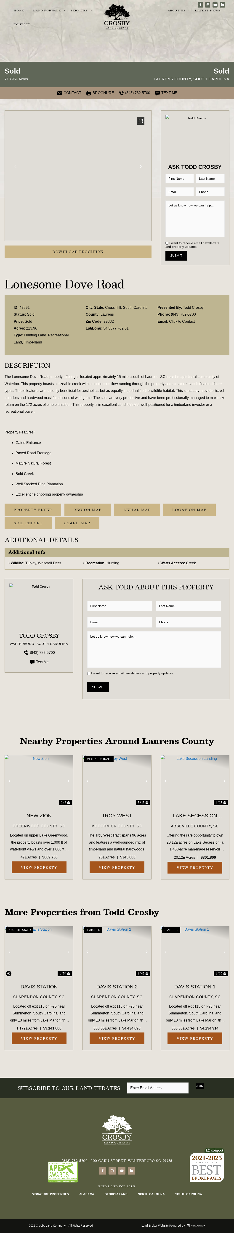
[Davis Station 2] (117, 951)
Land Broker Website (155, 1226)
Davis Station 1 (194, 987)
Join (199, 1086)
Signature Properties (50, 1194)
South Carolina (188, 1194)
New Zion (39, 815)
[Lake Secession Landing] (195, 781)
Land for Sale (47, 10)
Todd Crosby (193, 307)
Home (19, 10)
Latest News (207, 10)
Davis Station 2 (117, 987)
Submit (176, 255)
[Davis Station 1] (195, 951)
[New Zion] (39, 780)
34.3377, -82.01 (116, 328)
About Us (177, 10)
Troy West (117, 815)
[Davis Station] (39, 951)
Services (79, 10)
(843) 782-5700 (183, 314)
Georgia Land (116, 1194)
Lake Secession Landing (195, 817)
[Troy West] (117, 780)
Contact (22, 24)
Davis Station (39, 987)
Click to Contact (182, 321)
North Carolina (151, 1194)
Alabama (86, 1194)
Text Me (42, 662)
